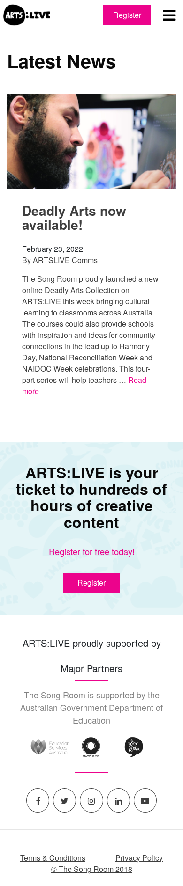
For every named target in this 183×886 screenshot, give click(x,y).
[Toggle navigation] (169, 14)
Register (127, 14)
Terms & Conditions (52, 857)
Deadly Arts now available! (74, 217)
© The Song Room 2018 (91, 869)
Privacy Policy (139, 857)
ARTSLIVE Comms (65, 260)
